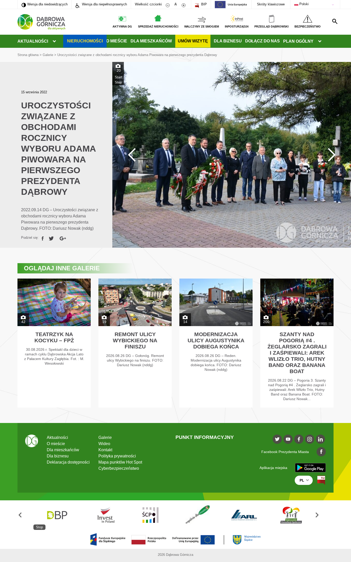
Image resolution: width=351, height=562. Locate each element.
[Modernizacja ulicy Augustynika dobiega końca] (216, 343)
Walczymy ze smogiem (201, 26)
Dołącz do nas (262, 41)
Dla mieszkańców (151, 41)
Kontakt (105, 450)
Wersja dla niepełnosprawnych (104, 4)
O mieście (116, 41)
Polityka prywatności (117, 456)
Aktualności (32, 41)
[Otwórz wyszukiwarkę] (334, 21)
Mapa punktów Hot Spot (120, 462)
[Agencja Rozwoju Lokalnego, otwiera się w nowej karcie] (244, 515)
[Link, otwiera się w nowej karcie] (43, 237)
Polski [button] (303, 4)
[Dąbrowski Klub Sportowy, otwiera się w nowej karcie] (291, 515)
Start (118, 77)
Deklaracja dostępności (68, 462)
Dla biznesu (228, 41)
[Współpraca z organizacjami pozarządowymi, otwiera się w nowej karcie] (197, 515)
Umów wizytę (193, 41)
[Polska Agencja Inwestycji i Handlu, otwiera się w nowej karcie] (103, 515)
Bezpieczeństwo (307, 26)
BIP (203, 4)
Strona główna (28, 55)
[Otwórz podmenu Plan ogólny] (319, 41)
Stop (118, 82)
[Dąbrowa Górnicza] (41, 22)
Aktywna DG (122, 26)
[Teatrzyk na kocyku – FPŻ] (54, 343)
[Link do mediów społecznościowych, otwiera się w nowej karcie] (277, 439)
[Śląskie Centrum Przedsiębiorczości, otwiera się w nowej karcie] (150, 515)
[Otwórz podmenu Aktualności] (54, 41)
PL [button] (302, 480)
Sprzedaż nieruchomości (158, 26)
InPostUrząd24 (236, 26)
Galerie (48, 55)
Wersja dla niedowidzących (45, 4)
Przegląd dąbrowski (271, 26)
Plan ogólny (298, 41)
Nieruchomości (85, 41)
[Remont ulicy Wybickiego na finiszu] (135, 343)
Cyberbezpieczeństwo (118, 468)
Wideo (104, 443)
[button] (25, 515)
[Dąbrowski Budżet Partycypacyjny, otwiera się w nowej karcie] (56, 515)
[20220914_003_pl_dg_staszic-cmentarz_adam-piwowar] (231, 155)
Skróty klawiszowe (271, 4)
